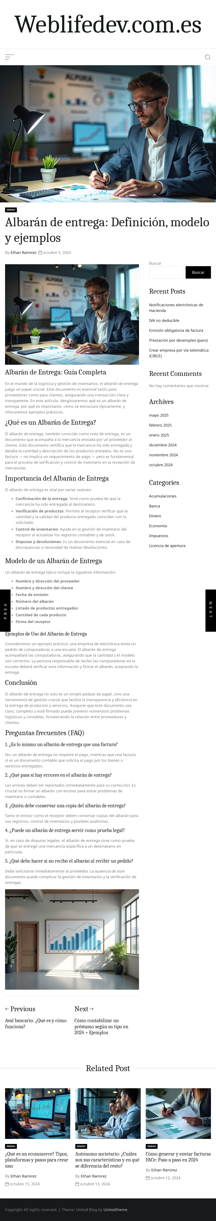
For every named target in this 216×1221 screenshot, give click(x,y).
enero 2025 (159, 435)
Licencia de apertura (167, 545)
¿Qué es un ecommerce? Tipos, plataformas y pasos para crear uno (36, 1160)
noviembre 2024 (163, 454)
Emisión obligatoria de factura (176, 330)
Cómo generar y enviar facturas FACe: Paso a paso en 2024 (178, 1157)
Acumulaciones (163, 496)
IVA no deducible (164, 320)
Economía (158, 525)
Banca (154, 505)
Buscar (155, 263)
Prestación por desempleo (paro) (178, 340)
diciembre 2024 (163, 444)
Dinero (11, 209)
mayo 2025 (159, 415)
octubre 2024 (161, 464)
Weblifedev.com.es (108, 24)
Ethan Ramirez (23, 252)
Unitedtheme (115, 1209)
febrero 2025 (160, 425)
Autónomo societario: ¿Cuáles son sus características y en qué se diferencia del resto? (107, 1160)
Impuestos (158, 535)
